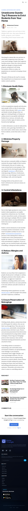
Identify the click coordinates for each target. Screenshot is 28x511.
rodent (20, 110)
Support (17, 507)
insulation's (12, 171)
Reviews (3, 480)
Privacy (11, 507)
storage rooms (5, 328)
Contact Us (4, 466)
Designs (3, 478)
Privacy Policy (4, 471)
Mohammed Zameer (13, 25)
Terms (14, 507)
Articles (3, 483)
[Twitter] (6, 450)
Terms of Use (4, 469)
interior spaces (5, 292)
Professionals (4, 485)
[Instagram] (10, 450)
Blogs (3, 481)
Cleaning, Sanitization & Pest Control (10, 9)
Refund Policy (4, 473)
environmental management (13, 233)
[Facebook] (2, 450)
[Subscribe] (25, 460)
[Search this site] (23, 2)
